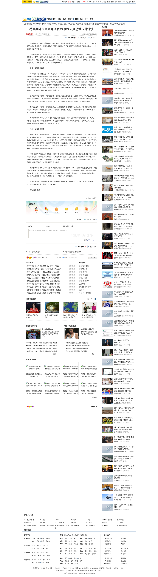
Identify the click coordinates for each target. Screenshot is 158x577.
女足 (47, 548)
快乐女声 (73, 520)
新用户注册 (69, 226)
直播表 (48, 538)
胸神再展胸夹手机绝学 (87, 329)
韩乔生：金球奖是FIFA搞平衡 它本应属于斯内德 (42, 348)
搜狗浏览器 (108, 558)
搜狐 (61, 535)
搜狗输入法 (108, 538)
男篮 (38, 541)
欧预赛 (34, 555)
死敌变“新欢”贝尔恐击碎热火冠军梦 (77, 351)
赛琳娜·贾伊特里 (85, 287)
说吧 (76, 564)
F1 (33, 562)
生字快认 (108, 564)
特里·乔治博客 (84, 281)
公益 (70, 538)
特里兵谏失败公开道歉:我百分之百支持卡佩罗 (42, 266)
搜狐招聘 (57, 568)
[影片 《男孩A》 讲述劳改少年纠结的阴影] (89, 307)
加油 (46, 212)
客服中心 (71, 568)
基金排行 (124, 538)
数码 (66, 554)
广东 (79, 558)
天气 (66, 551)
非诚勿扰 (104, 522)
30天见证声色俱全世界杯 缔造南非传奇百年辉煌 (42, 351)
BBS (123, 2)
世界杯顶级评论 (31, 326)
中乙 (48, 545)
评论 (59, 19)
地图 (72, 564)
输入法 (67, 564)
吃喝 (75, 551)
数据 (48, 555)
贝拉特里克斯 (84, 266)
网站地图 (108, 568)
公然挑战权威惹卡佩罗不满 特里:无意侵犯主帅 (43, 281)
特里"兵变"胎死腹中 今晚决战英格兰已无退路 (42, 272)
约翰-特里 (82, 290)
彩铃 (76, 561)
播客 (108, 2)
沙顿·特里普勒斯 (85, 293)
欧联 (44, 555)
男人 (75, 554)
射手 (86, 19)
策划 (64, 19)
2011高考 (105, 525)
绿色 (95, 551)
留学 (90, 548)
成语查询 (108, 544)
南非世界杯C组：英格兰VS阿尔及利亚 (96, 24)
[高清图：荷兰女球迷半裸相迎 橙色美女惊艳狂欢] (52, 385)
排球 (39, 560)
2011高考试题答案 (30, 525)
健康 (70, 551)
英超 (33, 552)
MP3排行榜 (124, 548)
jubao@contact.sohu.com (87, 573)
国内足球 (27, 545)
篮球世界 (27, 538)
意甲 (38, 552)
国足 (33, 548)
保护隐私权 (85, 568)
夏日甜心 (42, 520)
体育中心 (27, 535)
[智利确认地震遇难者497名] (33, 307)
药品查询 (124, 541)
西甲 (42, 552)
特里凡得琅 (83, 278)
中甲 (44, 545)
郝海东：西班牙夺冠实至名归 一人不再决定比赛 (42, 345)
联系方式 (78, 568)
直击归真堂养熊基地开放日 (72, 252)
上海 (75, 558)
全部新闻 (115, 568)
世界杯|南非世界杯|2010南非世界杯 (35, 24)
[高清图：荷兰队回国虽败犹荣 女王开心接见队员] (89, 385)
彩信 (81, 561)
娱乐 (78, 2)
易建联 (48, 541)
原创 (90, 551)
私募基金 (73, 522)
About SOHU (94, 568)
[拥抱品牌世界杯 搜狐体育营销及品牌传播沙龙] (52, 367)
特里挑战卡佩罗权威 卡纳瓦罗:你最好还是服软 (43, 287)
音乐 (90, 541)
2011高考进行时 (107, 520)
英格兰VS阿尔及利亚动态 (117, 24)
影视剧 (91, 544)
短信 (72, 561)
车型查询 (124, 558)
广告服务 (64, 568)
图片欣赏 (124, 551)
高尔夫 (38, 562)
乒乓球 (34, 560)
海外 (47, 552)
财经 (84, 2)
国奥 (38, 548)
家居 (97, 2)
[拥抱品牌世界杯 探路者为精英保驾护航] (34, 367)
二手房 (76, 544)
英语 (95, 548)
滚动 (47, 562)
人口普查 (120, 522)
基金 (75, 541)
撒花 (56, 212)
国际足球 (27, 552)
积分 (81, 19)
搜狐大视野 (120, 520)
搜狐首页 (64, 2)
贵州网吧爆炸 (75, 525)
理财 (70, 541)
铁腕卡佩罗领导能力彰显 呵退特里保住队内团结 (43, 269)
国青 (42, 548)
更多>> (94, 398)
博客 (119, 2)
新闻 (69, 2)
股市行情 (108, 548)
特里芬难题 (83, 269)
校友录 (94, 554)
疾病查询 (108, 551)
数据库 (70, 19)
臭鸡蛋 (86, 212)
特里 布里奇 (83, 272)
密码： (48, 226)
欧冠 (39, 555)
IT (87, 2)
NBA (33, 538)
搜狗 (133, 2)
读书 (86, 551)
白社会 (89, 220)
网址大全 (108, 554)
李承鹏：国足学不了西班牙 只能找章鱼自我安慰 (42, 343)
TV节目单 (108, 561)
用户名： (31, 226)
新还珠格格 (27, 522)
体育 (73, 2)
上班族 (88, 520)
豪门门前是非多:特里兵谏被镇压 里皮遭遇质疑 (43, 275)
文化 (81, 551)
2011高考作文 (90, 525)
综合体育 (27, 560)
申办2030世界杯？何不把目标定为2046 (78, 345)
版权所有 (99, 570)
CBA (33, 541)
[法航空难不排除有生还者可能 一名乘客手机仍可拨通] (70, 307)
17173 (82, 535)
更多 (94, 220)
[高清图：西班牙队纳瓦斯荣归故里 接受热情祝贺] (89, 367)
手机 (70, 554)
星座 (75, 548)
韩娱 (86, 541)
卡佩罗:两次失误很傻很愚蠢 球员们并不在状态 (43, 293)
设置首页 (36, 568)
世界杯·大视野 (31, 360)
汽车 (90, 2)
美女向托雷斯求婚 (47, 329)
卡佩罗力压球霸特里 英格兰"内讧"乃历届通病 (42, 278)
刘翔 (42, 562)
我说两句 (128, 2)
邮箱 (70, 558)
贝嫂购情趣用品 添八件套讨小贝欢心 (77, 343)
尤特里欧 (82, 284)
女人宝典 (124, 561)
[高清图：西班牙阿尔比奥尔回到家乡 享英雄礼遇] (70, 367)
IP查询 (123, 544)
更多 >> (55, 354)
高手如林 (89, 522)
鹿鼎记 (67, 561)
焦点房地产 (75, 535)
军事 (66, 538)
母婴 (66, 548)
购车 (66, 544)
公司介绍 (102, 568)
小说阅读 (124, 564)
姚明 (42, 541)
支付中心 (51, 568)
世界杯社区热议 (70, 326)
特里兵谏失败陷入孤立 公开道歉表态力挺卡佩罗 (43, 284)
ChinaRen (67, 535)
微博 (112, 2)
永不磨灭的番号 (29, 520)
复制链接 (83, 38)
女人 (101, 2)
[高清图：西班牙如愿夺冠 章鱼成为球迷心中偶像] (34, 385)
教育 (81, 548)
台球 (48, 560)
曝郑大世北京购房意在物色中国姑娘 (77, 348)
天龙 (61, 561)
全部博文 (122, 568)
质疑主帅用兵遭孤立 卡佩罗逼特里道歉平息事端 (43, 290)
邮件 (116, 2)
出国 (86, 548)
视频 (105, 2)
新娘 (70, 548)
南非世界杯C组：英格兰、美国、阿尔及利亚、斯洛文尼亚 (65, 24)
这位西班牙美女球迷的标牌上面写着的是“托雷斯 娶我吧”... (50, 334)
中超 (33, 545)
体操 (44, 560)
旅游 (61, 551)
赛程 (76, 19)
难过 (66, 212)
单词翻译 (124, 554)
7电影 (57, 520)
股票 (66, 541)
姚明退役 (42, 522)
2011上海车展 (59, 522)
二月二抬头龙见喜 (34, 252)
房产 (93, 2)
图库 (54, 19)
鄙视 (76, 212)
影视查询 (108, 541)
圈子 (66, 558)
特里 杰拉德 (83, 275)
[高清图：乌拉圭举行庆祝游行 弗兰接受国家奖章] (70, 385)
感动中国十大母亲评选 (47, 525)
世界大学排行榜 (122, 525)
